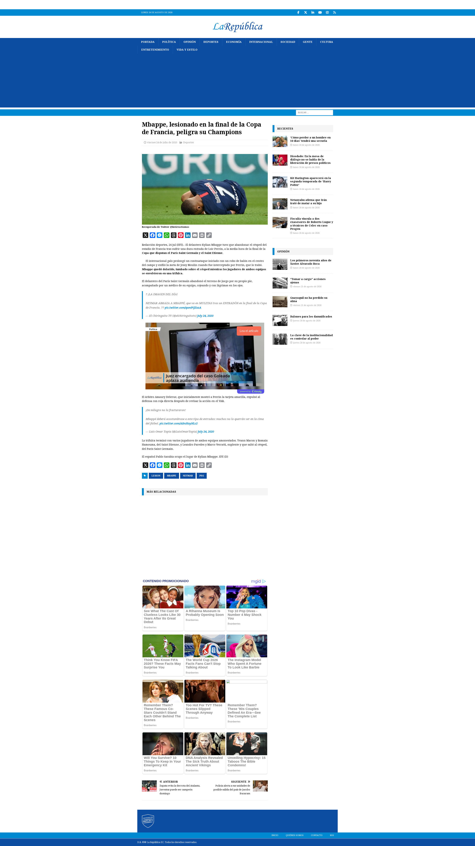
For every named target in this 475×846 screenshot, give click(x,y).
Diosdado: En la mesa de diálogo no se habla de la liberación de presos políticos (310, 159)
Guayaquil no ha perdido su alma (308, 299)
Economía (234, 41)
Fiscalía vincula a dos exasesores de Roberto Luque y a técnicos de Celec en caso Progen (311, 224)
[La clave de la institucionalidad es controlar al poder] (280, 339)
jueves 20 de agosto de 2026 (306, 320)
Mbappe (171, 475)
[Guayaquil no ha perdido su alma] (280, 301)
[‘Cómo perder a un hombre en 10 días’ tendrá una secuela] (280, 141)
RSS (332, 835)
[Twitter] (305, 12)
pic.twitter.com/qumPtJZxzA (183, 307)
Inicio (274, 835)
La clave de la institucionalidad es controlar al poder (311, 336)
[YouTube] (320, 12)
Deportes (210, 41)
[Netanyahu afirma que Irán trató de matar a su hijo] (280, 203)
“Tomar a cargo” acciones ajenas (308, 280)
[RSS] (334, 12)
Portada (148, 41)
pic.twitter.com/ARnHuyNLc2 (179, 423)
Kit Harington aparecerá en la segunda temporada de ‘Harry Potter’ (310, 181)
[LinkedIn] (312, 12)
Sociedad (288, 41)
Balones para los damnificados (311, 316)
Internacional (261, 41)
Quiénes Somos (295, 835)
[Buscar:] (314, 112)
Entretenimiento (155, 49)
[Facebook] (298, 12)
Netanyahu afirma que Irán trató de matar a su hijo (308, 201)
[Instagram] (327, 12)
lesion (156, 475)
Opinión (190, 41)
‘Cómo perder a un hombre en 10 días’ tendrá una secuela (310, 139)
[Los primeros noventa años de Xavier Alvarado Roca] (280, 264)
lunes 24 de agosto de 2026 (306, 145)
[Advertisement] (237, 81)
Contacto (316, 835)
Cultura (326, 41)
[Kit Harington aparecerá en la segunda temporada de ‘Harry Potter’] (280, 182)
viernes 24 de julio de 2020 (162, 142)
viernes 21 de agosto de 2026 (307, 286)
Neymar (188, 475)
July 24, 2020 (205, 315)
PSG (201, 475)
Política (169, 41)
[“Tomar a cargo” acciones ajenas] (280, 283)
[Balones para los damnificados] (280, 320)
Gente (307, 41)
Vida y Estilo (187, 49)
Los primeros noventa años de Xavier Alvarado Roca (310, 262)
